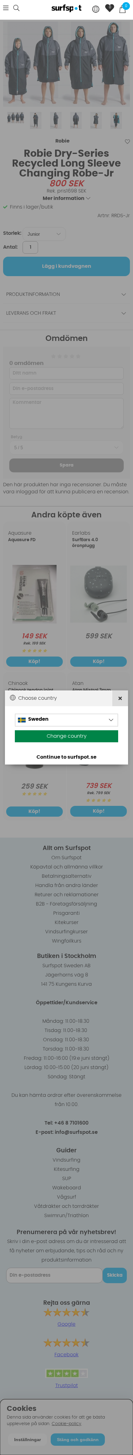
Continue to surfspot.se (66, 757)
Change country (67, 736)
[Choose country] (96, 9)
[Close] (120, 698)
